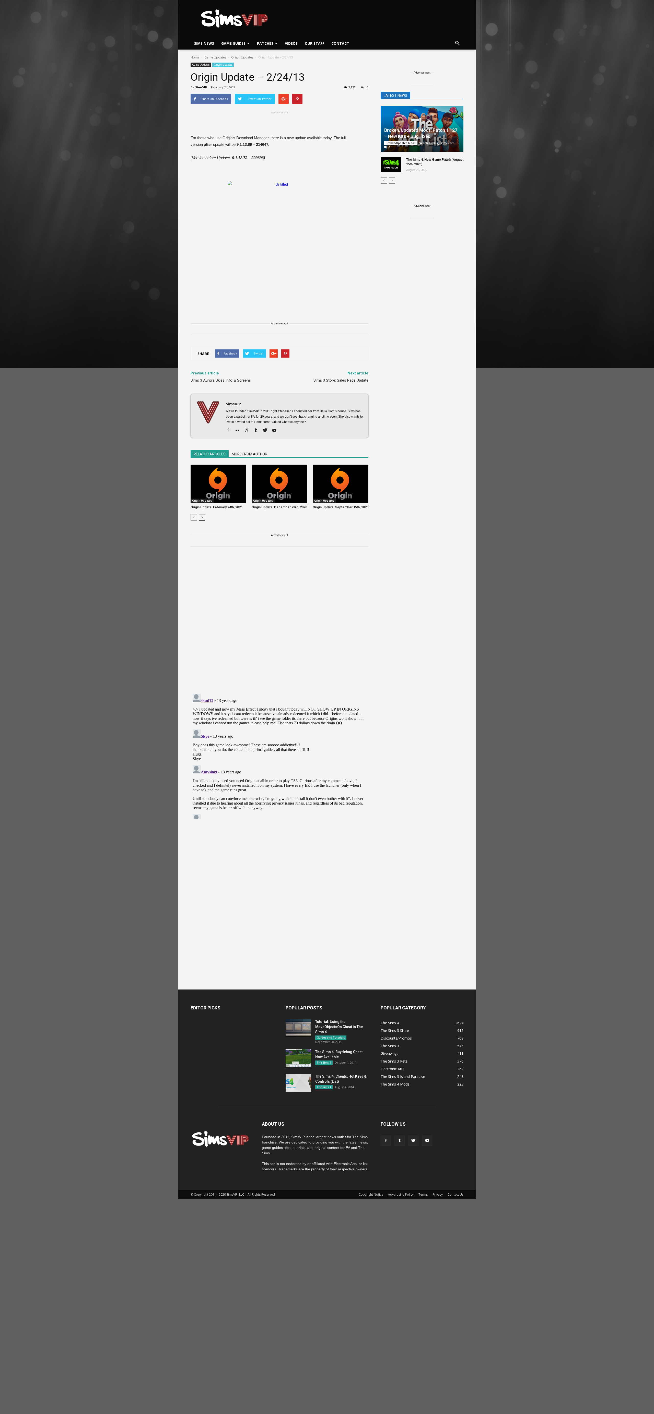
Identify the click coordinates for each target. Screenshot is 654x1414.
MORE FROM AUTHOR (249, 454)
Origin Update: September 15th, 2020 (340, 507)
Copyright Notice (371, 1194)
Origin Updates (223, 64)
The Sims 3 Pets (394, 1061)
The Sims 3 (390, 1045)
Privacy (438, 1194)
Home (195, 57)
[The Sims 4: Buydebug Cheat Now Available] (298, 1058)
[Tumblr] (257, 431)
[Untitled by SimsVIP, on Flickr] (279, 238)
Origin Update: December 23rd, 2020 (279, 507)
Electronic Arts (392, 1068)
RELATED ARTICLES (210, 454)
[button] (457, 43)
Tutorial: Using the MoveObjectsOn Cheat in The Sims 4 (339, 1027)
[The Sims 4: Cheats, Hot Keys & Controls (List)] (298, 1083)
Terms (423, 1194)
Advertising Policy (401, 1194)
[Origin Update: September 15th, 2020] (340, 484)
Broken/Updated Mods (401, 143)
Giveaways (389, 1053)
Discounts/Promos (396, 1038)
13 (366, 87)
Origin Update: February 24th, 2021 (216, 507)
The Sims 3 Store (395, 1030)
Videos (291, 43)
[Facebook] (230, 431)
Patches (265, 43)
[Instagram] (248, 431)
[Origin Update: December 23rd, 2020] (279, 484)
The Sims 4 (324, 1062)
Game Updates (200, 64)
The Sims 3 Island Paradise (403, 1076)
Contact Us (455, 1194)
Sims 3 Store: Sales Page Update (340, 380)
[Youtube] (276, 431)
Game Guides (233, 43)
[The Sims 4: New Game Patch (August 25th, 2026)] (391, 164)
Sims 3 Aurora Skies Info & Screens (221, 380)
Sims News (204, 43)
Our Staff (314, 43)
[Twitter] (267, 431)
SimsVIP (201, 87)
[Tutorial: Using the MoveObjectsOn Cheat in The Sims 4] (298, 1028)
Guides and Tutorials (331, 1037)
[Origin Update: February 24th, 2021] (218, 484)
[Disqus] (279, 623)
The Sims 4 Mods (395, 1084)
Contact (340, 43)
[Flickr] (239, 431)
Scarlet (424, 143)
